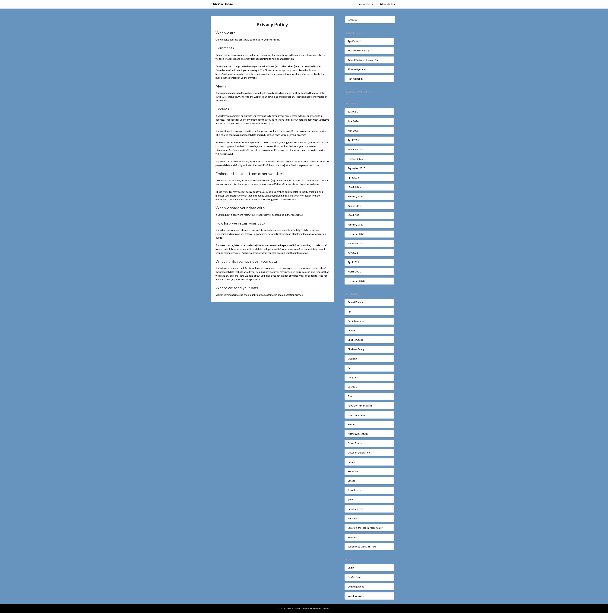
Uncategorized (355, 508)
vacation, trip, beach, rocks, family (365, 527)
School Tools (354, 490)
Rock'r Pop (353, 471)
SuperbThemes (321, 608)
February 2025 (355, 196)
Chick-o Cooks (355, 339)
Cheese (351, 330)
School (351, 480)
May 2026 (353, 130)
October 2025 (355, 158)
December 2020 (356, 281)
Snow (350, 499)
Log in (351, 567)
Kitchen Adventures (358, 433)
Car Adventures (356, 321)
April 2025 (353, 177)
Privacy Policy (387, 4)
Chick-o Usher (222, 4)
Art (349, 311)
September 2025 (356, 168)
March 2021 (354, 271)
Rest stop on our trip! (359, 50)
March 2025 (354, 187)
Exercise (352, 386)
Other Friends (355, 443)
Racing (351, 461)
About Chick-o (366, 4)
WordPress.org (356, 595)
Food (350, 396)
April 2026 (353, 140)
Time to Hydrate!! (357, 69)
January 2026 (355, 149)
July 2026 (353, 111)
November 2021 (356, 243)
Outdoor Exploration (359, 452)
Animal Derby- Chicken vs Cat (363, 60)
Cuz (350, 368)
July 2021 (353, 252)
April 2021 (353, 262)
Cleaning (352, 358)
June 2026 (353, 121)
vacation (352, 518)
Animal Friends (355, 302)
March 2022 (354, 215)
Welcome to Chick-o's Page (362, 546)
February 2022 (355, 224)
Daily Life (353, 377)
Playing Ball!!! (355, 78)
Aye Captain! (354, 41)
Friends (352, 424)
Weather (352, 537)
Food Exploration (357, 414)
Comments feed (356, 586)
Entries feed (354, 577)
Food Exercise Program (360, 405)
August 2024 (354, 205)
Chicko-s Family (356, 349)
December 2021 (356, 234)
